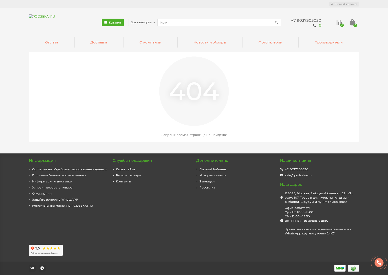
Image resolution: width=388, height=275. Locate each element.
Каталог (115, 22)
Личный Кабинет (212, 169)
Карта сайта (125, 169)
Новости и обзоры (210, 42)
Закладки (207, 181)
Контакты (123, 181)
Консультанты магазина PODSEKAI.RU (62, 205)
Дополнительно (212, 160)
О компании (150, 42)
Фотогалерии (270, 42)
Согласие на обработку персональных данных (69, 169)
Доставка (98, 42)
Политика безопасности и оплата (59, 175)
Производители (329, 42)
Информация (42, 160)
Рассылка (207, 187)
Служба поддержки (132, 160)
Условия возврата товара (52, 187)
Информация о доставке (52, 181)
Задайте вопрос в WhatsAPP (55, 199)
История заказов (212, 175)
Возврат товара (128, 175)
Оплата (51, 42)
